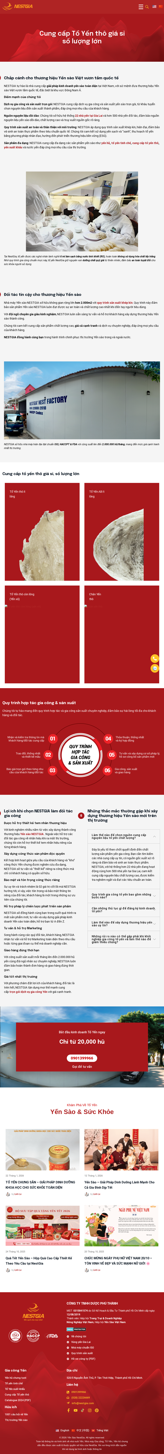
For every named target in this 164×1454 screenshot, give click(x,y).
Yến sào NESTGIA (32, 834)
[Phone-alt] (155, 658)
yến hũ (105, 143)
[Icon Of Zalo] (155, 668)
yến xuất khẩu (13, 147)
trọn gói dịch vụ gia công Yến (28, 991)
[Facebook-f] (68, 1410)
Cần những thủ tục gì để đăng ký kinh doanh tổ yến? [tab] (123, 910)
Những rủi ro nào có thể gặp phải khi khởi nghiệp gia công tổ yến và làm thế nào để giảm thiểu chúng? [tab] (121, 939)
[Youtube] (76, 1410)
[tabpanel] (124, 866)
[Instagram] (90, 1410)
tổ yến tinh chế (121, 143)
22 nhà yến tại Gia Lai (88, 115)
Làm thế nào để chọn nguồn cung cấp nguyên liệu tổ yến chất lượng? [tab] (119, 836)
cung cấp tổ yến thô (145, 143)
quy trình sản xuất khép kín (115, 302)
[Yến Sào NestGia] (17, 6)
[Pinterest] (97, 1410)
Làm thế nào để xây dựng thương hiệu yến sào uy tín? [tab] (122, 924)
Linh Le (17, 1194)
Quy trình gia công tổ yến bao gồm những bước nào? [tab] (121, 896)
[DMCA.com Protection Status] (113, 1329)
